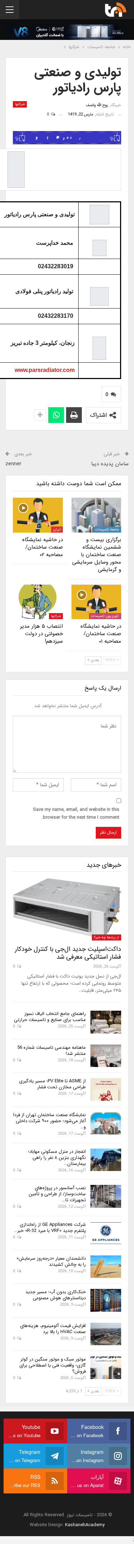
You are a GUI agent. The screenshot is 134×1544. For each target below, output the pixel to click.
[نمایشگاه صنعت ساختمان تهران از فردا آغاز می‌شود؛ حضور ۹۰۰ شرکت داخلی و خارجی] (105, 1123)
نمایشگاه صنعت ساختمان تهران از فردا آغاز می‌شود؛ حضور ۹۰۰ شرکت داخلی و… (49, 1121)
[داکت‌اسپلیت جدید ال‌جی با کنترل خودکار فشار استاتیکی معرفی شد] (67, 909)
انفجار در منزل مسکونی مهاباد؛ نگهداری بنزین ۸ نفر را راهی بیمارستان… (57, 1157)
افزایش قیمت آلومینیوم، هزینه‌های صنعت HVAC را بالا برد (53, 1329)
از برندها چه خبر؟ (106, 937)
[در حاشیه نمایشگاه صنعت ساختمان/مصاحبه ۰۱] (96, 602)
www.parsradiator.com (45, 370)
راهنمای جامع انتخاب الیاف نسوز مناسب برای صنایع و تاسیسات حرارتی (50, 1017)
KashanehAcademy (85, 1525)
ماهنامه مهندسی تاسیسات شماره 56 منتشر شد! (51, 1050)
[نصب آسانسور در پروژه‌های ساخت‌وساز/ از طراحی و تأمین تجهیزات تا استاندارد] (105, 1196)
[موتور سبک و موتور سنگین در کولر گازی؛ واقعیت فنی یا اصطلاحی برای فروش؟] (105, 1367)
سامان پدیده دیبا (110, 464)
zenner (13, 464)
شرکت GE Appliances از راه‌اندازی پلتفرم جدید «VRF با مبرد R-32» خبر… (50, 1227)
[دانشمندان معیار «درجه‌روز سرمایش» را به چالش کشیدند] (105, 1266)
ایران (57, 529)
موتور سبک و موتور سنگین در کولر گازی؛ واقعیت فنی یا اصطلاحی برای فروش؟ (52, 1365)
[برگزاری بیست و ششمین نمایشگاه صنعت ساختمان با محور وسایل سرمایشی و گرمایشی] (96, 515)
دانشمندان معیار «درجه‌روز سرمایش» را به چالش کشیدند (51, 1261)
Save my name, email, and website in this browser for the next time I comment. (76, 813)
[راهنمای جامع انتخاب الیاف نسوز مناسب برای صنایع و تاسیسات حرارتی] (105, 1022)
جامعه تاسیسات (107, 529)
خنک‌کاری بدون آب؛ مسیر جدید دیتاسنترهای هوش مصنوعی (55, 1295)
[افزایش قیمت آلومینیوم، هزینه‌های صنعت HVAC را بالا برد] (105, 1334)
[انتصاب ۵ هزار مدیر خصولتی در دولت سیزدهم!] (38, 602)
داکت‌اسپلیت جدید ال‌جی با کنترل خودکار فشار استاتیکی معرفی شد (68, 953)
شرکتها (20, 104)
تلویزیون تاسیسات (105, 616)
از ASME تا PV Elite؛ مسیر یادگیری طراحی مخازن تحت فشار (52, 1084)
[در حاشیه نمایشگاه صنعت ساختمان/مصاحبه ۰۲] (38, 515)
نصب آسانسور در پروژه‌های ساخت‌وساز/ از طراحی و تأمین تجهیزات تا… (57, 1194)
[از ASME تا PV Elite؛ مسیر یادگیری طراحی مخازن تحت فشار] (105, 1089)
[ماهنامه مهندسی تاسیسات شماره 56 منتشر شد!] (105, 1056)
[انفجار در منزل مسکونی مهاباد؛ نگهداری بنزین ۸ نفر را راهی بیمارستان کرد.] (105, 1160)
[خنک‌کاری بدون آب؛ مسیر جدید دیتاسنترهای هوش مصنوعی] (105, 1300)
